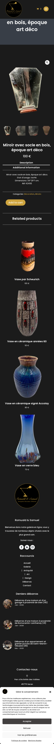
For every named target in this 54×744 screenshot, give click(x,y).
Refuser (27, 728)
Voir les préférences (27, 735)
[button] (50, 692)
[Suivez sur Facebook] (21, 547)
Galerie (27, 566)
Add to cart (15, 202)
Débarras (27, 581)
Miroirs (38, 194)
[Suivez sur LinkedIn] (27, 547)
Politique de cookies (19, 741)
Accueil (27, 563)
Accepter (27, 721)
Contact (27, 585)
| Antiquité (27, 570)
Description (26, 162)
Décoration (29, 194)
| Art (27, 574)
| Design (27, 578)
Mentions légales (34, 741)
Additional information (26, 167)
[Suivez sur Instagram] (32, 547)
